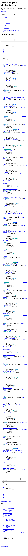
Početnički (5, 256)
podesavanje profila (7, 412)
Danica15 (6, 257)
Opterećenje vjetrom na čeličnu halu (10, 289)
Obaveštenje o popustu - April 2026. (10, 106)
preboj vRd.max (6, 131)
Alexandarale (7, 265)
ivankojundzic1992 (8, 190)
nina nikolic (6, 233)
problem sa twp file (7, 247)
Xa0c (5, 461)
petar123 (6, 397)
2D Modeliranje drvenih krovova (10, 428)
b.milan (5, 73)
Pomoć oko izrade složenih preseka (10, 139)
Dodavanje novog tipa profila (9, 114)
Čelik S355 (5, 240)
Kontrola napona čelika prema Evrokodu (11, 404)
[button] (3, 44)
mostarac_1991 (7, 182)
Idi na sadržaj (3, 11)
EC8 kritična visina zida (8, 272)
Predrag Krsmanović (8, 140)
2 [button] (3, 49)
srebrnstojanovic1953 (8, 331)
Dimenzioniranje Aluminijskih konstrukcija (12, 346)
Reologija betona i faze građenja (9, 355)
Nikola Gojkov (7, 149)
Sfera (5, 225)
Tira (5, 429)
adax (5, 242)
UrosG (5, 132)
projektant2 (6, 90)
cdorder (4, 164)
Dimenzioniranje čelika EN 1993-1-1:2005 (12, 197)
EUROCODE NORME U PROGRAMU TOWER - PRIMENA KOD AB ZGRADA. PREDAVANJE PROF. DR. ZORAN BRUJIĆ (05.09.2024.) (15, 215)
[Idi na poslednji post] (16, 70)
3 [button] (3, 50)
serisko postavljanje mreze (8, 468)
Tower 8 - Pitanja (6, 191)
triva (5, 173)
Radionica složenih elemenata (9, 338)
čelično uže (5, 421)
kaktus (5, 436)
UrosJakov (6, 206)
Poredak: (12, 479)
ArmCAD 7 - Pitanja (7, 150)
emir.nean (6, 116)
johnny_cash (7, 290)
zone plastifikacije (6, 224)
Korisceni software (7, 330)
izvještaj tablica (6, 89)
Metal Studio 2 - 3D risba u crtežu (10, 64)
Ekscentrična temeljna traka (8, 322)
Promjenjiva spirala (7, 172)
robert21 (6, 444)
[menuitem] (10, 19)
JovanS (5, 157)
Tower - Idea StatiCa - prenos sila (10, 264)
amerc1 (5, 452)
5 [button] (3, 52)
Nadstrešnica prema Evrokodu (9, 396)
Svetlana (6, 81)
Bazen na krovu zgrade (8, 379)
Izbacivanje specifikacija (8, 205)
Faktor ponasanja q (7, 305)
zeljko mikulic (7, 198)
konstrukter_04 (7, 372)
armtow (6, 65)
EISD (5, 422)
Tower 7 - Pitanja (23, 422)
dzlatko (5, 356)
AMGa (5, 381)
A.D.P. (5, 273)
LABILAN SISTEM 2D (8, 123)
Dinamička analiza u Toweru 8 (9, 80)
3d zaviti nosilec (6, 435)
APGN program (6, 443)
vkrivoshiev (6, 298)
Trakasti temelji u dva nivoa (8, 371)
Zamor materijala (6, 180)
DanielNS (6, 282)
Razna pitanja (6, 332)
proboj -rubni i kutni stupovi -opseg (10, 189)
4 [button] (3, 51)
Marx (5, 339)
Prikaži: (3, 479)
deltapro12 (6, 249)
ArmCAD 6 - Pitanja (7, 142)
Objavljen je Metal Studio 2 (8, 72)
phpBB (7, 541)
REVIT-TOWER (6, 313)
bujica (5, 306)
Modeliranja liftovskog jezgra (9, 459)
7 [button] (3, 55)
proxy (4, 363)
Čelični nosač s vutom (7, 388)
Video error (5, 297)
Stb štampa (5, 147)
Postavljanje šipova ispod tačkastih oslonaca (12, 280)
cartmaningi (6, 124)
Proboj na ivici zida (7, 156)
